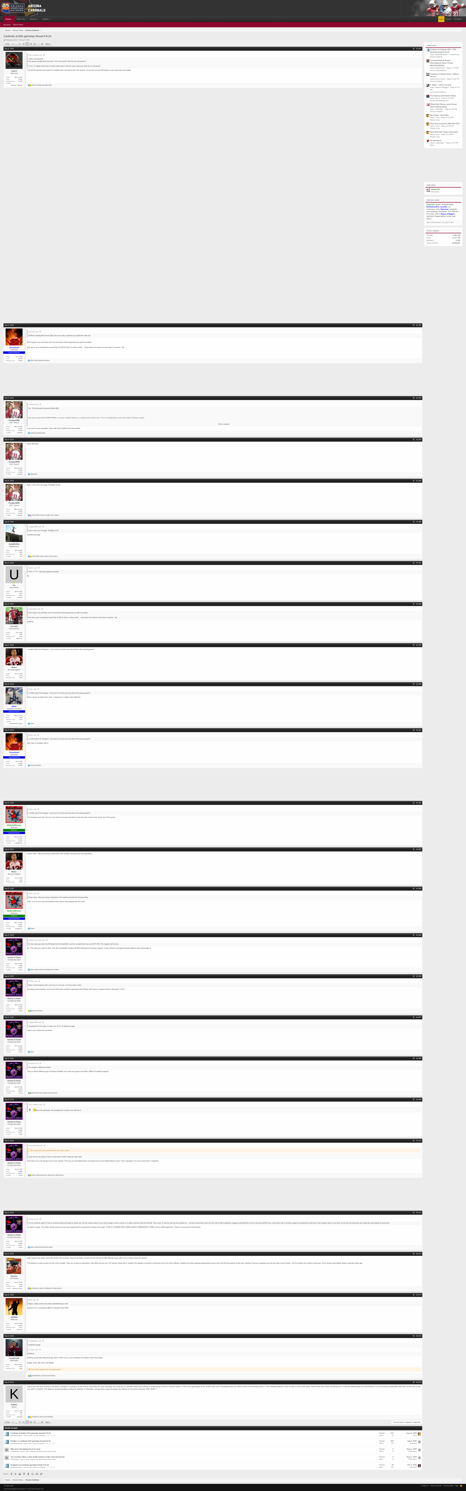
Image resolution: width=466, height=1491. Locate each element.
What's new (21, 19)
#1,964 (418, 888)
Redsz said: (32, 689)
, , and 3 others (44, 556)
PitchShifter (443, 211)
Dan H (437, 214)
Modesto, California (16, 85)
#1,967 (418, 1017)
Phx (21, 556)
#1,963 (418, 849)
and (37, 433)
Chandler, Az (18, 843)
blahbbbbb (456, 243)
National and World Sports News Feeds (43, 1451)
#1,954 (418, 439)
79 (27, 44)
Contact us (425, 1486)
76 (48, 1467)
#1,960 (418, 684)
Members (46, 19)
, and (41, 85)
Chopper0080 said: (34, 527)
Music (432, 145)
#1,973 (418, 1295)
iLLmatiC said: (33, 1350)
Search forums (18, 25)
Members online (433, 200)
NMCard (455, 211)
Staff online (431, 185)
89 (42, 44)
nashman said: (33, 1219)
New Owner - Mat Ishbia (439, 115)
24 (50, 1443)
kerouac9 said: (33, 332)
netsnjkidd (453, 209)
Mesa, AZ (19, 1329)
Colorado (19, 432)
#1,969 (418, 1099)
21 (54, 1435)
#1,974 (418, 1336)
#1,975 (418, 1382)
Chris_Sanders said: (35, 1104)
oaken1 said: (32, 568)
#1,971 (418, 1213)
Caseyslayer (430, 209)
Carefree (19, 597)
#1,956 (418, 522)
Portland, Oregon (17, 1288)
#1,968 (418, 1058)
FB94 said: (32, 1300)
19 (48, 1435)
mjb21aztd (413, 1467)
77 (20, 44)
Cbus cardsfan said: (35, 55)
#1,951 (418, 49)
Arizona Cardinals (39, 1435)
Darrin (432, 214)
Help (456, 1486)
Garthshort (413, 1443)
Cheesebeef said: (34, 609)
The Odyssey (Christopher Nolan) (443, 96)
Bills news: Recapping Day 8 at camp (25, 1449)
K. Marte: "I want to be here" (441, 85)
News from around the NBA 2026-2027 (445, 124)
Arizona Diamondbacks (438, 70)
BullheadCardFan (11, 40)
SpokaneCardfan (447, 204)
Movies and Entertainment (439, 100)
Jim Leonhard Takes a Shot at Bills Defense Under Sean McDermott (37, 1457)
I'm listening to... (436, 140)
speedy (438, 204)
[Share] (413, 48)
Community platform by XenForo (24, 1489)
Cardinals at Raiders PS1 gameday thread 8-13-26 (30, 1433)
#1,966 (418, 976)
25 (53, 1443)
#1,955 (418, 481)
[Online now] (14, 582)
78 (23, 44)
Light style (9, 1486)
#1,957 (418, 563)
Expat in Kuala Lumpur (15, 723)
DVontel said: (33, 981)
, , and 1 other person (48, 1175)
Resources (33, 19)
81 (35, 44)
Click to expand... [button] (224, 424)
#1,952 (418, 325)
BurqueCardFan (440, 216)
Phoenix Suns (435, 120)
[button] (13, 19)
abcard (428, 219)
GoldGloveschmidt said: (36, 940)
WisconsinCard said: (35, 1146)
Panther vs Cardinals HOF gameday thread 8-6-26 (30, 1441)
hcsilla (449, 216)
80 (31, 44)
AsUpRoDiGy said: (35, 1341)
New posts (7, 25)
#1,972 (418, 1254)
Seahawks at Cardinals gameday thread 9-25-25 (30, 1465)
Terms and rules (436, 1486)
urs (449, 207)
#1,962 (418, 803)
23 (47, 1443)
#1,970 (418, 1141)
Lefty (438, 209)
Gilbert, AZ (19, 638)
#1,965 (418, 935)
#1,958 (418, 604)
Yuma (415, 1435)
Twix (449, 211)
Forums (8, 19)
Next (47, 44)
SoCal (20, 969)
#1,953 (418, 398)
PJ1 (427, 214)
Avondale (19, 1417)
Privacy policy (449, 1486)
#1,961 (418, 730)
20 (51, 1435)
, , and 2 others (45, 515)
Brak (453, 216)
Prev (8, 44)
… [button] (16, 44)
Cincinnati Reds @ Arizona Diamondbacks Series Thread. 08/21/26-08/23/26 (441, 62)
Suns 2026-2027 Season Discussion (444, 132)
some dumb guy (432, 211)
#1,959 (418, 645)
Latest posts (431, 45)
